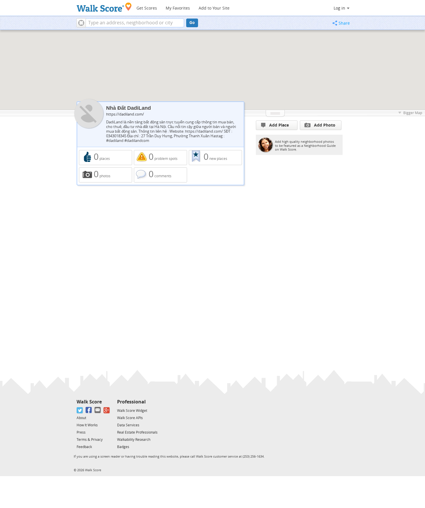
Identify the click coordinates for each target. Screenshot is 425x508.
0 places (105, 157)
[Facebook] (89, 410)
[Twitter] (80, 410)
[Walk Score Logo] (104, 7)
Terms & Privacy (90, 440)
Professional (131, 402)
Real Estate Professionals (137, 432)
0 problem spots (160, 157)
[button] (81, 23)
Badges (123, 447)
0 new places (215, 157)
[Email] (98, 410)
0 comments (160, 175)
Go (192, 22)
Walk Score (89, 402)
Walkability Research (133, 440)
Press (81, 432)
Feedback (84, 447)
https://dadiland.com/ (125, 114)
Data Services (128, 425)
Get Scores (146, 8)
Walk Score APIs (130, 418)
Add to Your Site (214, 8)
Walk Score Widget (132, 411)
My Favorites (178, 8)
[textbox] (135, 23)
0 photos (105, 175)
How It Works (87, 425)
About (81, 418)
